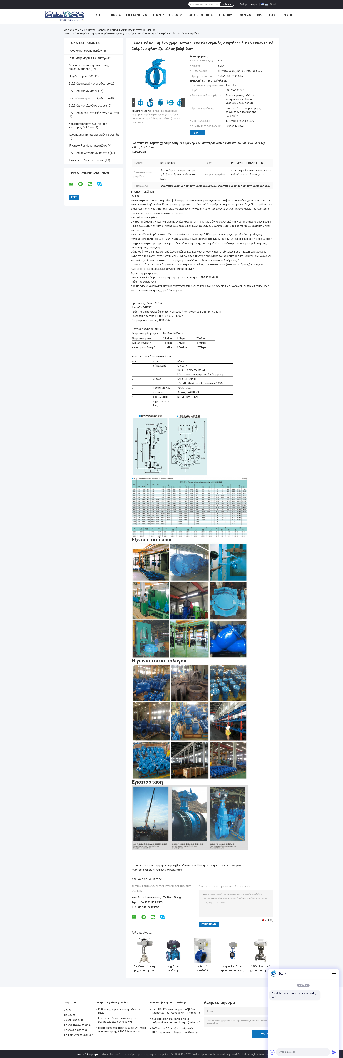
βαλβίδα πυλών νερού (83, 91)
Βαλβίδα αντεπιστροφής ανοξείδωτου (94, 113)
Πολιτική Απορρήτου (88, 1054)
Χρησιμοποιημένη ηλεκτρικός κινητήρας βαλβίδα (126, 30)
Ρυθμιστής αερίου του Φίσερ (87, 58)
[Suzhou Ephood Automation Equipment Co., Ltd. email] (73, 184)
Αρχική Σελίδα (72, 30)
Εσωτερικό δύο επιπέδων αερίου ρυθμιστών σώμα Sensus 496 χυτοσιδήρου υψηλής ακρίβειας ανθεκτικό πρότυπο (117, 1020)
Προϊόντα (114, 15)
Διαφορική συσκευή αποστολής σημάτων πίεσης (89, 67)
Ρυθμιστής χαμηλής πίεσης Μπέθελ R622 (119, 1011)
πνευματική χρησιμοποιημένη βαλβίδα (94, 134)
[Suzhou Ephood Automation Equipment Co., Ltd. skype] (101, 184)
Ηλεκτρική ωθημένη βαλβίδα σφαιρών (219, 865)
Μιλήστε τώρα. (248, 4)
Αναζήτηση (227, 4)
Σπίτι (99, 15)
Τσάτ (195, 133)
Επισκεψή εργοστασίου (168, 15)
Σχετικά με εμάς (137, 15)
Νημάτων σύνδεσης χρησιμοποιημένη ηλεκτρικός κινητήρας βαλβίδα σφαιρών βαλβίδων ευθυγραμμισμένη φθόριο (173, 968)
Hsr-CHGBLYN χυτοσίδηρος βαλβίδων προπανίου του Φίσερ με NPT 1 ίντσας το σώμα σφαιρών (176, 1011)
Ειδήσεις (286, 15)
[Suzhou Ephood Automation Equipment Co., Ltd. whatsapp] (82, 184)
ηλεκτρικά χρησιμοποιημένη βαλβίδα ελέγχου (169, 865)
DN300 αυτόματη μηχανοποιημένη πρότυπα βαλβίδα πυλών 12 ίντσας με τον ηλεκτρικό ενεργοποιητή (144, 968)
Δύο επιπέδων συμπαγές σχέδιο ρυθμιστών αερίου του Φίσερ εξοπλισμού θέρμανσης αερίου (176, 1021)
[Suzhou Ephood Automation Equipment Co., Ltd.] (64, 16)
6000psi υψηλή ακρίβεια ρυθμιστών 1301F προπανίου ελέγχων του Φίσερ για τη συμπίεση (175, 1031)
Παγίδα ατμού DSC (81, 76)
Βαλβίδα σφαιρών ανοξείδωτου (89, 83)
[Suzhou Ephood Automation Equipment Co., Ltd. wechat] (92, 184)
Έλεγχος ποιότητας (201, 15)
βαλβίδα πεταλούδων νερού (87, 105)
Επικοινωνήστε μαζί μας (235, 15)
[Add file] (272, 1052)
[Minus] (334, 973)
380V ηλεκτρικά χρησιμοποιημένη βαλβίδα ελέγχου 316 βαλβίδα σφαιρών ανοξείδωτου (261, 968)
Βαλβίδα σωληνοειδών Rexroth (89, 153)
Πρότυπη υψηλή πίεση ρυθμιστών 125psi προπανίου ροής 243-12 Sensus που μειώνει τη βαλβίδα (122, 1030)
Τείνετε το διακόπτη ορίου (86, 160)
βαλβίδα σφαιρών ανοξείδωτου (89, 98)
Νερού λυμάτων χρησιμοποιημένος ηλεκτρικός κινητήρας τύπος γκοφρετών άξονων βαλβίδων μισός (232, 968)
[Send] (334, 1052)
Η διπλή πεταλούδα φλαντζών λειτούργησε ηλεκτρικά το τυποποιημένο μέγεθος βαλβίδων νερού (202, 968)
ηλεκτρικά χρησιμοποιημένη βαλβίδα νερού (157, 869)
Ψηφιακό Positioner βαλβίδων (88, 145)
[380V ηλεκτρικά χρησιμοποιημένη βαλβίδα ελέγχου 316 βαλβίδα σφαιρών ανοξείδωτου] (260, 950)
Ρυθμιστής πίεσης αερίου (85, 50)
